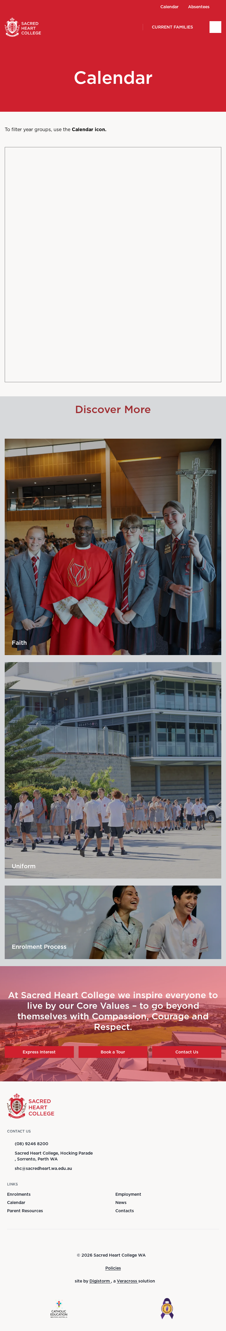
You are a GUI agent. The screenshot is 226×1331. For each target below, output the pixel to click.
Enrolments (19, 1194)
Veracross (127, 1281)
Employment (128, 1194)
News (121, 1202)
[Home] (17, 27)
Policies (113, 1268)
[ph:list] (215, 27)
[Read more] (17, 6)
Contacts (124, 1211)
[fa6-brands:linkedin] (39, 6)
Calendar (16, 1202)
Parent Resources (25, 1211)
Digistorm (100, 1281)
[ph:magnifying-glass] (134, 27)
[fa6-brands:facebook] (17, 6)
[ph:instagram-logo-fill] (28, 6)
